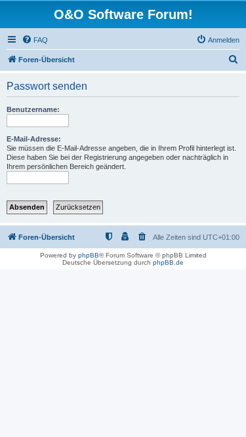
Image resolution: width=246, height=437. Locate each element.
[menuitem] (35, 40)
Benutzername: (33, 109)
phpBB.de (168, 262)
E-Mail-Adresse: (34, 139)
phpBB (88, 255)
